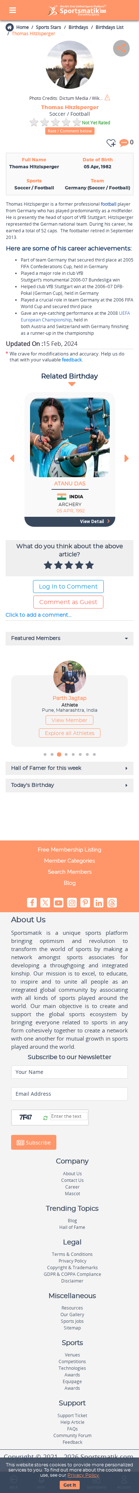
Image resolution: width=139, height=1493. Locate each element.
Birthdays (78, 27)
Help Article (72, 1422)
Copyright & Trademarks (72, 1267)
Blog (70, 883)
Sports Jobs (72, 1321)
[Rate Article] (90, 565)
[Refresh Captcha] (45, 1118)
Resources (72, 1308)
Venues (72, 1355)
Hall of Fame (72, 1227)
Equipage (72, 1381)
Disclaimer (72, 1281)
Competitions (72, 1361)
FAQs (72, 1429)
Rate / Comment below (70, 131)
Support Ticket (72, 1415)
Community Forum (72, 1435)
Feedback (72, 1442)
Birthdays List (109, 27)
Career (72, 1187)
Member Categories (69, 860)
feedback (72, 359)
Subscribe (37, 1142)
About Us (72, 1173)
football (108, 204)
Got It (69, 1485)
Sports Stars (48, 27)
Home (22, 27)
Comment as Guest (68, 602)
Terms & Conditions (72, 1254)
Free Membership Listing (69, 849)
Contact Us (72, 1180)
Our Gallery (72, 1314)
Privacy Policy (83, 1475)
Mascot (72, 1193)
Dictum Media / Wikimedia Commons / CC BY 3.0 (66, 98)
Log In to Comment (68, 587)
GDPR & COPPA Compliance (72, 1274)
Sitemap (72, 1328)
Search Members (70, 872)
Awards (72, 1375)
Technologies (72, 1368)
